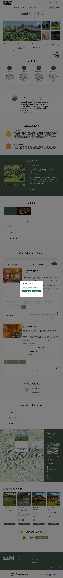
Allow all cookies (26, 291)
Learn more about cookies (25, 288)
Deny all (36, 291)
